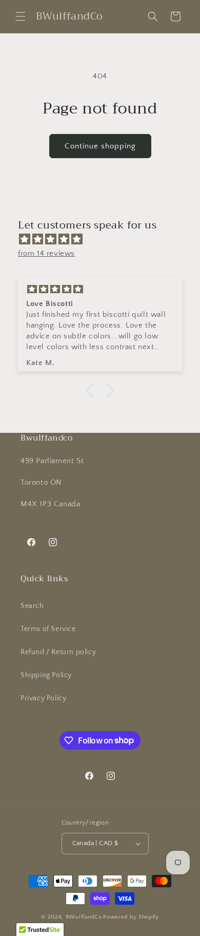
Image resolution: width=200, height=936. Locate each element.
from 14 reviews (46, 253)
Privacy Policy (43, 698)
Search (32, 606)
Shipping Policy (46, 675)
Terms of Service (48, 629)
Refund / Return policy (58, 652)
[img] (105, 239)
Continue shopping (100, 146)
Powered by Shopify (131, 917)
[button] (20, 16)
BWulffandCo (84, 917)
